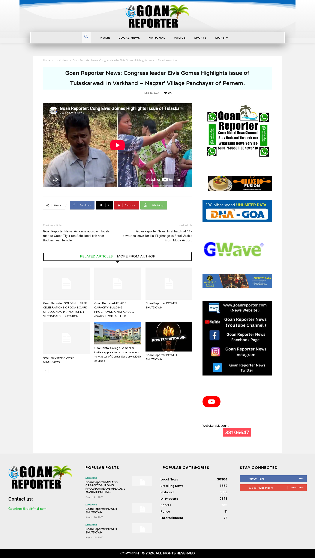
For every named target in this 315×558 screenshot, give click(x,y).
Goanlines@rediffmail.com (27, 509)
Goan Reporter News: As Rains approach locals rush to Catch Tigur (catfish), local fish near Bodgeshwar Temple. (76, 235)
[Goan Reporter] (157, 16)
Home (47, 60)
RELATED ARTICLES (96, 256)
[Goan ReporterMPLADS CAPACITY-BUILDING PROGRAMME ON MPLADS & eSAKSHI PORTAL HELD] (117, 284)
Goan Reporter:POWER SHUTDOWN (101, 510)
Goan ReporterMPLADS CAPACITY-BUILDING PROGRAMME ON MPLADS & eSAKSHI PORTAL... (106, 487)
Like (301, 478)
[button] (86, 37)
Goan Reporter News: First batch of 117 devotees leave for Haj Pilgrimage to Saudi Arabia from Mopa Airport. (157, 235)
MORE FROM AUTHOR (136, 256)
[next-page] (52, 370)
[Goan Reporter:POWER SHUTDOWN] (169, 284)
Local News (61, 60)
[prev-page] (45, 370)
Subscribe (297, 487)
